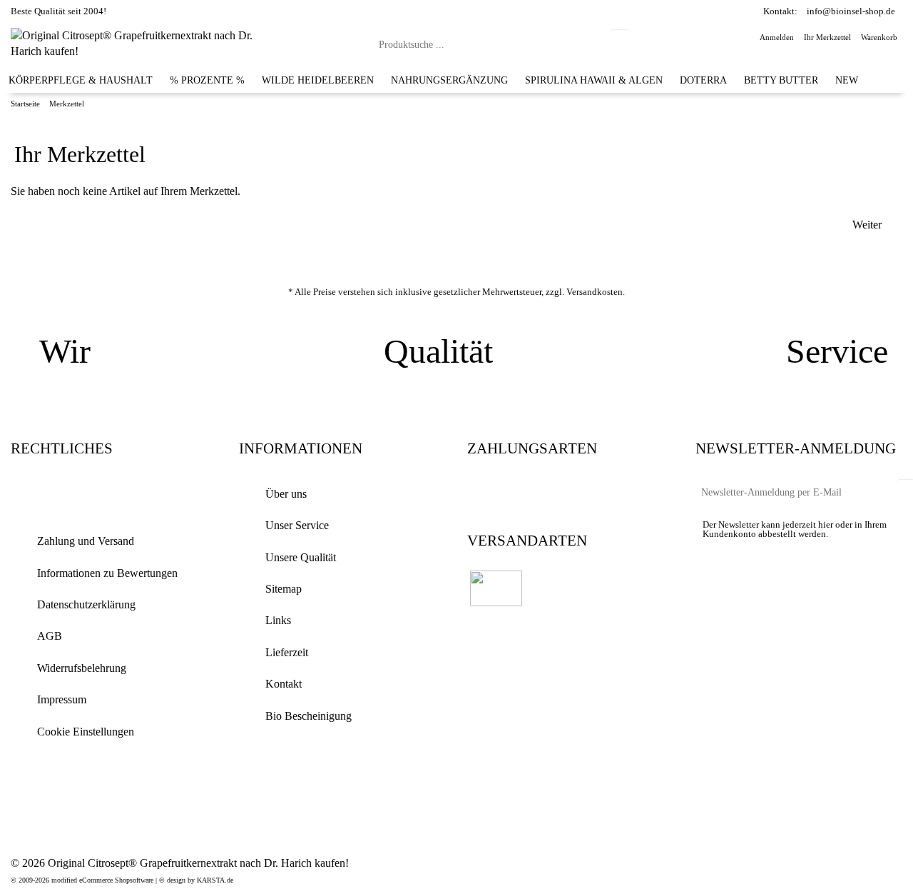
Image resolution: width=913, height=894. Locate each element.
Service (837, 351)
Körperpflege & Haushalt (81, 80)
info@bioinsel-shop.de (851, 11)
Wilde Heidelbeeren (318, 80)
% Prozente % (207, 80)
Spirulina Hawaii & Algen (594, 80)
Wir (65, 351)
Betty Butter (781, 80)
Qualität (438, 351)
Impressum (61, 699)
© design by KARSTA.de (196, 880)
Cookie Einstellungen (85, 731)
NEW (846, 80)
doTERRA (703, 80)
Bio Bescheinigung (308, 716)
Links (278, 620)
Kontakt (283, 684)
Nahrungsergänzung (449, 80)
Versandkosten (594, 291)
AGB (49, 636)
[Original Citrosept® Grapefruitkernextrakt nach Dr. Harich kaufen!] (140, 42)
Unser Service (297, 525)
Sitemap (283, 589)
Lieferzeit (286, 652)
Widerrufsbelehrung (81, 668)
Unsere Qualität (300, 557)
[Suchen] (619, 43)
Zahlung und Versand (85, 541)
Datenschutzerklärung (86, 604)
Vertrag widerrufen (93, 495)
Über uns (286, 494)
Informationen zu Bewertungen (107, 573)
